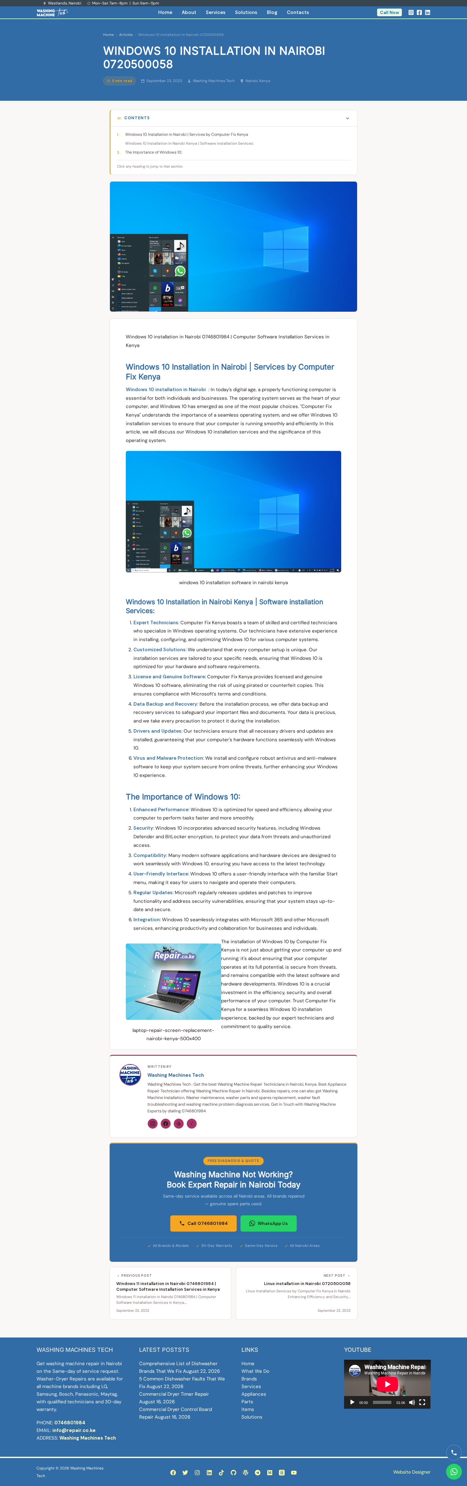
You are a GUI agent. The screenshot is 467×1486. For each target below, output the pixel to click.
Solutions (246, 12)
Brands (249, 1379)
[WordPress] (245, 1472)
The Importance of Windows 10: (153, 152)
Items (247, 1409)
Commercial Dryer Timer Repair (174, 1394)
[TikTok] (221, 1472)
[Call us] (454, 1453)
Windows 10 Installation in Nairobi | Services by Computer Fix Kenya (186, 134)
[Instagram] (411, 12)
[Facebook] (419, 12)
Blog (272, 12)
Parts (247, 1402)
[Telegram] (257, 1472)
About (189, 12)
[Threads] (178, 1123)
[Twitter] (185, 1472)
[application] (387, 1384)
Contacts (298, 12)
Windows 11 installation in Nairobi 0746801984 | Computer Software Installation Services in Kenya (168, 1286)
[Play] (352, 1402)
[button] (389, 12)
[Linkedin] (427, 12)
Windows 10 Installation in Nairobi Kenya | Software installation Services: (189, 143)
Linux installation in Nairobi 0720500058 (307, 1283)
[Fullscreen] (422, 1402)
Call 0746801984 (207, 1223)
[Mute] (412, 1402)
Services (216, 12)
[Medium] (269, 1472)
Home (165, 12)
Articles (126, 34)
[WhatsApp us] (454, 1472)
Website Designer (411, 1472)
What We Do (255, 1371)
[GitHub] (233, 1472)
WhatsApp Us (273, 1223)
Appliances (253, 1394)
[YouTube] (293, 1472)
